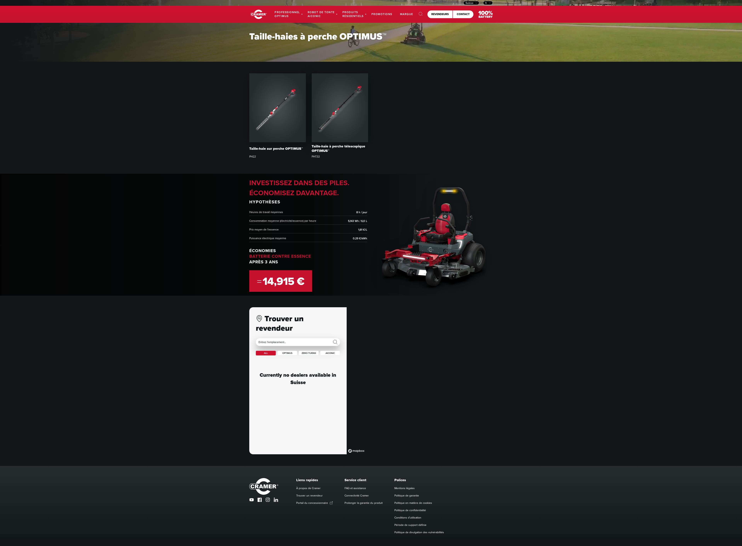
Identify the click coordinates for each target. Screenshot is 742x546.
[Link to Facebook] (260, 500)
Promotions (381, 14)
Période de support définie (410, 525)
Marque (406, 14)
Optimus (287, 353)
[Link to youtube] (251, 500)
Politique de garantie (406, 495)
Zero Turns (309, 353)
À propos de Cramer (308, 488)
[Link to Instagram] (268, 500)
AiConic (330, 353)
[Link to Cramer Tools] (258, 14)
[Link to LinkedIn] (276, 500)
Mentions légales (404, 488)
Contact (463, 14)
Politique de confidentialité (410, 510)
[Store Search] (335, 342)
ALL (266, 353)
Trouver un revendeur (309, 495)
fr (486, 3)
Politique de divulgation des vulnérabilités (419, 532)
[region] (420, 380)
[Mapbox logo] (356, 451)
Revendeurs (440, 14)
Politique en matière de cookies (413, 503)
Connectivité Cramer (357, 495)
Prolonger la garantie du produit (364, 503)
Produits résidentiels (353, 14)
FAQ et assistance (355, 488)
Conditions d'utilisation (407, 517)
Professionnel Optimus (287, 14)
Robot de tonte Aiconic (321, 14)
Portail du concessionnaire (312, 503)
